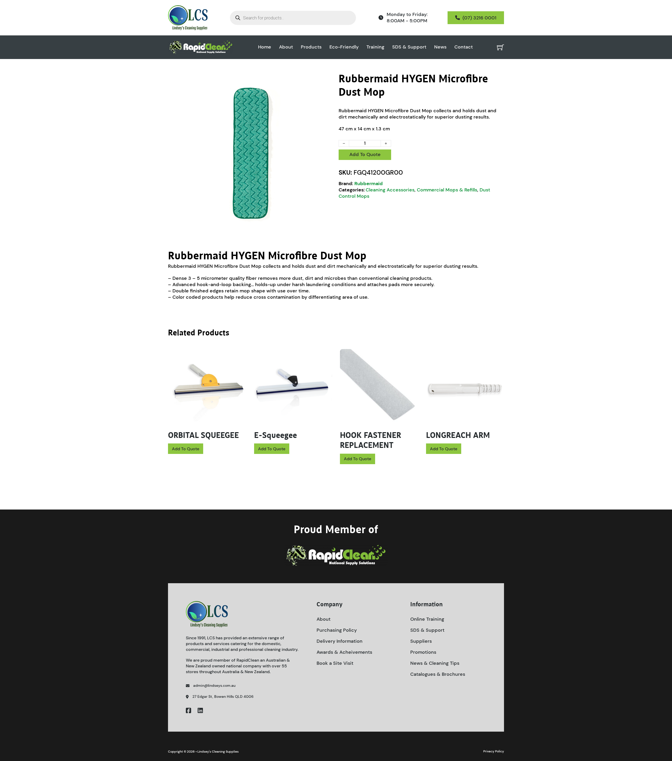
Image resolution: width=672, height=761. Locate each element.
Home (264, 47)
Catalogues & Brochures (437, 674)
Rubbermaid (368, 183)
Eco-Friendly (344, 47)
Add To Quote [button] (185, 449)
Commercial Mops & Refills (447, 190)
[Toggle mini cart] (500, 47)
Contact (463, 47)
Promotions (423, 652)
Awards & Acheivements (344, 652)
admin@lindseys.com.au (214, 685)
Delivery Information (340, 641)
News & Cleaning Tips (434, 663)
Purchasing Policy (337, 630)
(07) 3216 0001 (479, 18)
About (286, 47)
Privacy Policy (493, 751)
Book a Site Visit (335, 663)
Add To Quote (365, 154)
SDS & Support (409, 47)
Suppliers (421, 641)
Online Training (427, 619)
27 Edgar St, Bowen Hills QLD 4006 (223, 696)
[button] (326, 80)
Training (375, 47)
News (440, 47)
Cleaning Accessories (390, 190)
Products (311, 47)
